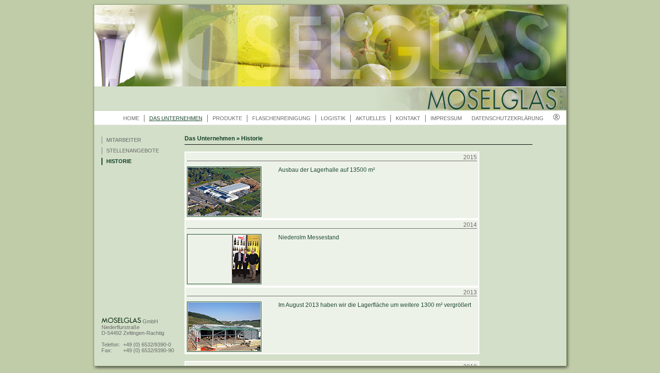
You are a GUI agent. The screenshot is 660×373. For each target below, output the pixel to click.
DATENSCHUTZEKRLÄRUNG (508, 118)
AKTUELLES (371, 118)
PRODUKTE (227, 118)
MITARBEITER (123, 140)
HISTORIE (118, 161)
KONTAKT (408, 118)
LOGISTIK (333, 118)
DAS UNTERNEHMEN (175, 118)
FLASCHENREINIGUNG (281, 118)
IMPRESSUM (446, 118)
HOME (131, 118)
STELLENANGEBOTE (132, 150)
